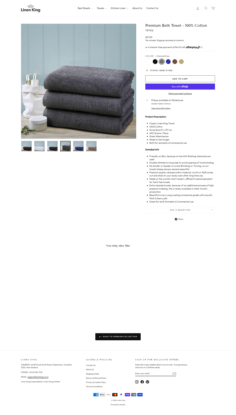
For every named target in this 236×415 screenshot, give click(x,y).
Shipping (160, 40)
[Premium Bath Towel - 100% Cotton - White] (35, 310)
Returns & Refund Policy (96, 378)
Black (155, 61)
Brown (175, 61)
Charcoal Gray (161, 61)
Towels (101, 8)
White (148, 61)
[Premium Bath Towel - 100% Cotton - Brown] (49, 310)
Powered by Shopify (118, 405)
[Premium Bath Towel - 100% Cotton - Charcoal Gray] (42, 310)
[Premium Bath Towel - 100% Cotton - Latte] (53, 310)
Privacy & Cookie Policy (96, 382)
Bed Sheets (84, 8)
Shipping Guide (92, 374)
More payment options (180, 93)
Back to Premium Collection (120, 337)
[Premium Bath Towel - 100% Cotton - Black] (38, 310)
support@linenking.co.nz (38, 377)
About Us (137, 8)
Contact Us (152, 8)
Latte (181, 61)
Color (157, 56)
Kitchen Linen (118, 8)
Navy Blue (168, 61)
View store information (160, 108)
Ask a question (180, 210)
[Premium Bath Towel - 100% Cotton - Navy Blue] (46, 310)
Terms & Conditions (94, 386)
